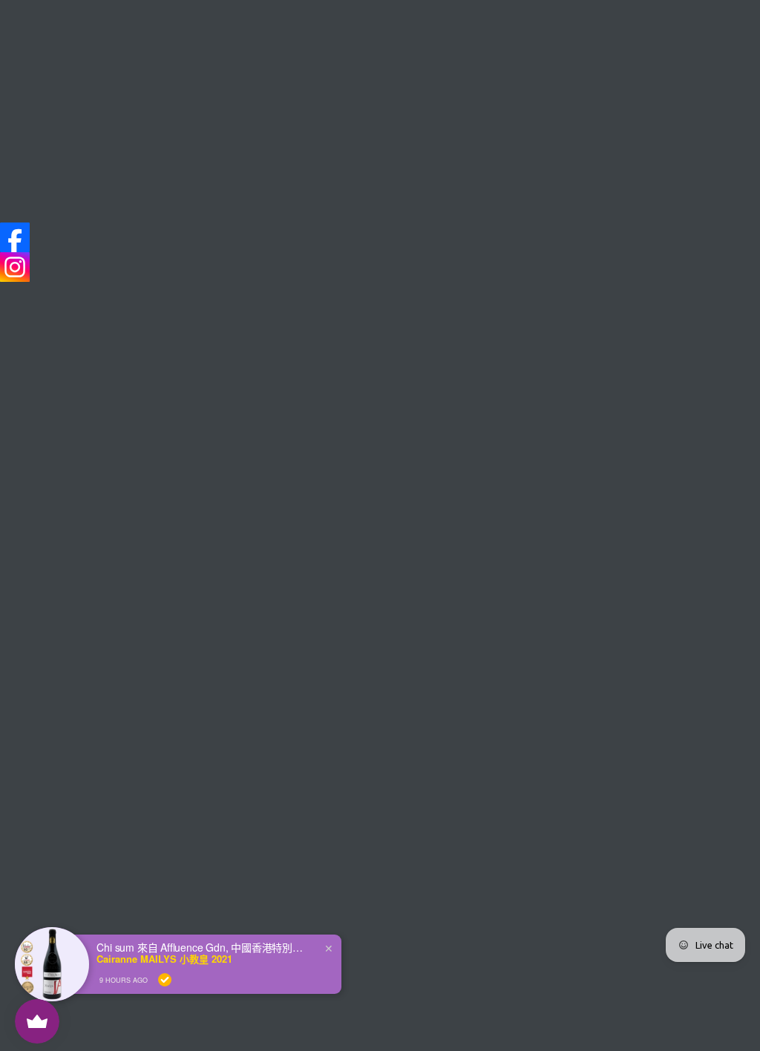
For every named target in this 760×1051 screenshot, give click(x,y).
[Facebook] (15, 237)
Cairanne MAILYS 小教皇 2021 (164, 959)
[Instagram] (15, 267)
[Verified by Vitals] (164, 979)
